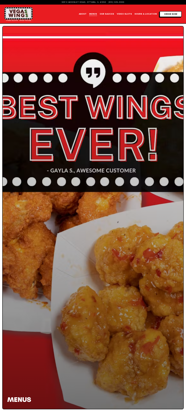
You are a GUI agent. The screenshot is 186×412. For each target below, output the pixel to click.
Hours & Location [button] (146, 14)
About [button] (83, 14)
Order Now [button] (170, 14)
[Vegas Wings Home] (18, 14)
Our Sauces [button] (107, 14)
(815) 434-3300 (116, 2)
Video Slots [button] (124, 14)
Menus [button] (93, 14)
